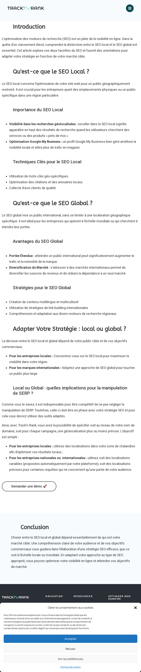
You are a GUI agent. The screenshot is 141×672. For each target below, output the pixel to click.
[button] (135, 608)
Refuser (70, 649)
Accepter (70, 639)
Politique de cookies (70, 667)
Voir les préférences (70, 659)
